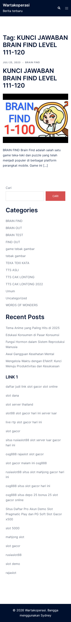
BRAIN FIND (32, 62)
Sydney (46, 615)
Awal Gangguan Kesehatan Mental (30, 354)
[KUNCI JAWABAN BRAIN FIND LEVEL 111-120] (35, 118)
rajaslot (23, 454)
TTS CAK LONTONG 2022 (24, 284)
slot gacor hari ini (28, 413)
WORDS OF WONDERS (22, 305)
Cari (9, 188)
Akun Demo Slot (41, 509)
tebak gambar (16, 256)
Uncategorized (16, 298)
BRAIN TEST (14, 235)
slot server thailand (19, 404)
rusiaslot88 (14, 555)
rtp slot (17, 422)
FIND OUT (13, 242)
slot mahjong (39, 472)
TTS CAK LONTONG (20, 277)
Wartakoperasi (16, 5)
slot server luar (40, 440)
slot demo (13, 564)
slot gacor (34, 386)
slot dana (12, 395)
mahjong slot (15, 537)
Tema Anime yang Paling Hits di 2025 (33, 328)
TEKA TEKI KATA (17, 263)
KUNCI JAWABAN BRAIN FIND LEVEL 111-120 (30, 78)
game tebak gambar (20, 249)
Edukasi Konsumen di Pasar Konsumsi (32, 335)
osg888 (41, 463)
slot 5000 (13, 528)
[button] (58, 8)
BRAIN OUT (14, 228)
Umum (10, 291)
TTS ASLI (12, 270)
